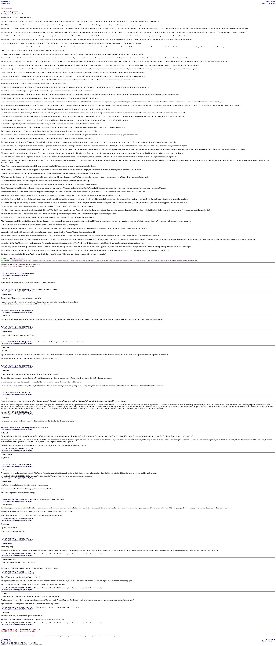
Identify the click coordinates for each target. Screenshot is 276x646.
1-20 (5, 266)
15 (1, 538)
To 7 (21, 450)
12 (1, 476)
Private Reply (14, 275)
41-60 (15, 266)
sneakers (28, 365)
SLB (27, 476)
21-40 (10, 266)
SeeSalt (28, 571)
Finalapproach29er (32, 499)
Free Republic (5, 1)
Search (9, 3)
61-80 (20, 266)
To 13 (22, 573)
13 (1, 499)
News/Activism (270, 1)
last (34, 266)
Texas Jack (29, 519)
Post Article (271, 3)
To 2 (21, 589)
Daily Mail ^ (5, 14)
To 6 (21, 394)
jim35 (27, 342)
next (31, 266)
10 (1, 449)
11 (1, 464)
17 (1, 571)
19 (1, 607)
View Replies (24, 275)
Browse (3, 3)
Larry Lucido (29, 428)
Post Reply (5, 275)
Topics (264, 3)
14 (1, 519)
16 (1, 554)
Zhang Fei (28, 412)
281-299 (26, 266)
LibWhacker (29, 273)
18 (1, 588)
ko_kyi (27, 392)
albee (27, 607)
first (2, 266)
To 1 (21, 291)
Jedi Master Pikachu (33, 554)
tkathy (27, 289)
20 (1, 623)
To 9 (21, 466)
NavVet (27, 326)
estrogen (28, 310)
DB (27, 538)
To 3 (21, 367)
